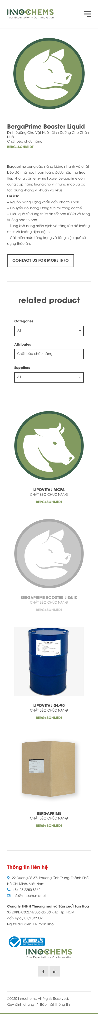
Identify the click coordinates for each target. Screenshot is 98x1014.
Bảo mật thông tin (55, 1004)
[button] (49, 331)
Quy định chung (20, 1004)
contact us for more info (40, 260)
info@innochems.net (29, 896)
